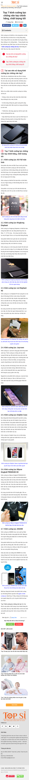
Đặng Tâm (11, 22)
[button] (2, 726)
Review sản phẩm (11, 6)
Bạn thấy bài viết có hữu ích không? (14, 620)
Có (11, 624)
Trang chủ (3, 6)
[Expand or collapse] (26, 30)
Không (19, 624)
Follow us (3, 722)
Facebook (7, 25)
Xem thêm (14, 705)
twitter (16, 25)
